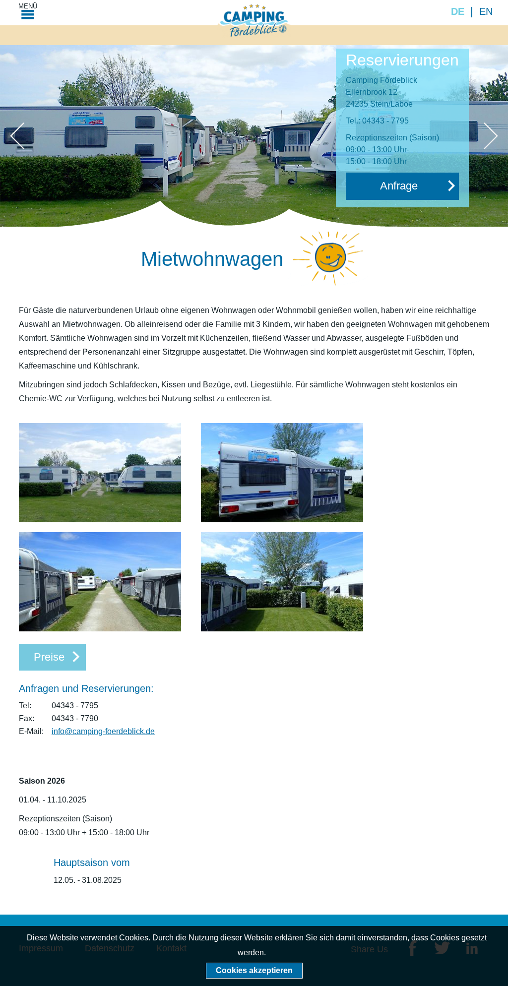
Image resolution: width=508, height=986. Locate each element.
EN (486, 11)
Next (490, 136)
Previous (17, 136)
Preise (49, 657)
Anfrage (399, 186)
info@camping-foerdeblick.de (103, 731)
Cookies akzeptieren (254, 970)
